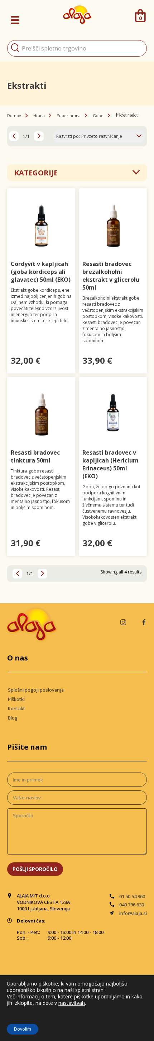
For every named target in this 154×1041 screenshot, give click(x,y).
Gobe (98, 115)
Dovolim (22, 1029)
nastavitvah (71, 1003)
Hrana (39, 115)
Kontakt (16, 708)
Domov (14, 115)
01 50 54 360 (132, 896)
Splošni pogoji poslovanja (36, 690)
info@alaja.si (133, 913)
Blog (13, 718)
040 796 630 (131, 904)
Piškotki (16, 699)
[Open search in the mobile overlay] (77, 48)
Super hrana (69, 115)
